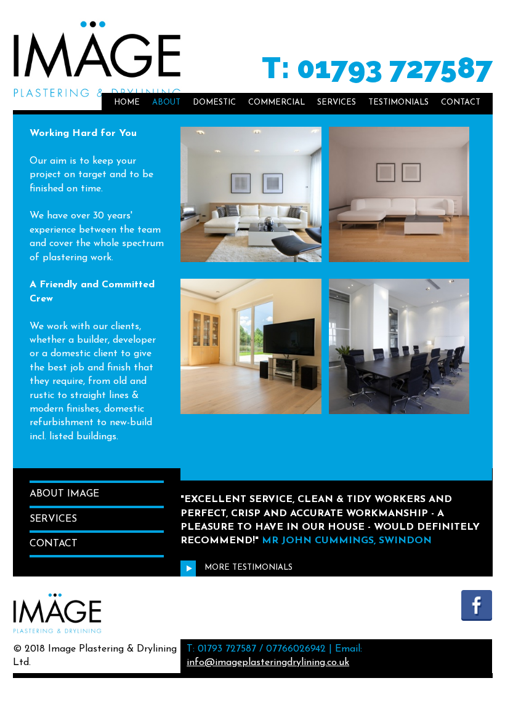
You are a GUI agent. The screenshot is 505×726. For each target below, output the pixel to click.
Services (336, 102)
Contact (460, 102)
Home (127, 102)
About (166, 102)
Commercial (276, 102)
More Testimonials (247, 568)
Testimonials (398, 102)
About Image (64, 494)
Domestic (214, 102)
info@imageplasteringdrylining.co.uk (268, 663)
